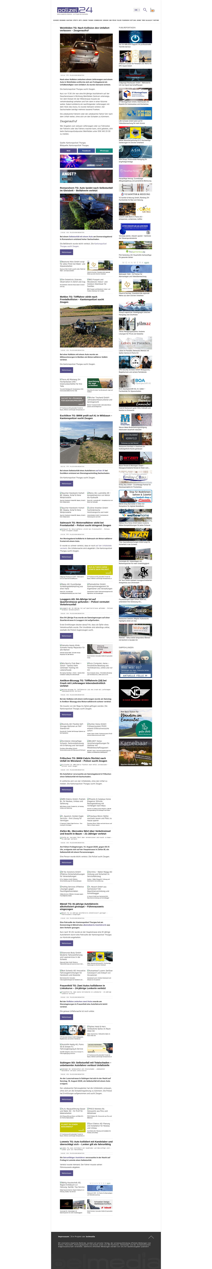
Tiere (143, 20)
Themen (90, 20)
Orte (80, 20)
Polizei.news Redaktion (77, 75)
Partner (156, 20)
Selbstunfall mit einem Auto (81, 236)
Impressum (63, 1236)
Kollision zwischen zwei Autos (80, 1001)
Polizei (119, 20)
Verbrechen (98, 20)
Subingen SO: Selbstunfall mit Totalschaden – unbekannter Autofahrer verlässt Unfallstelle (85, 1064)
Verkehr (105, 20)
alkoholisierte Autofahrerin (94, 925)
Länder (84, 20)
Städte (75, 20)
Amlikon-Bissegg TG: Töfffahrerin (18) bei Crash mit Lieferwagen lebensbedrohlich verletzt (83, 683)
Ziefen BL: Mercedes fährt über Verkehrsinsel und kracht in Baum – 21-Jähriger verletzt (85, 832)
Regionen (62, 20)
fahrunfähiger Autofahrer (74, 1157)
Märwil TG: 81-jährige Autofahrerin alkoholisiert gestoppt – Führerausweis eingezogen (82, 906)
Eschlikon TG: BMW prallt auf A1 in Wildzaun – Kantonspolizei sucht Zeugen (86, 416)
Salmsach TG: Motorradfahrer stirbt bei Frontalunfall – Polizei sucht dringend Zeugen (85, 524)
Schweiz (56, 20)
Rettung (133, 20)
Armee (139, 20)
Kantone (69, 20)
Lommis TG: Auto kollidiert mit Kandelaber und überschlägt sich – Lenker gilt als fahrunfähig (86, 1143)
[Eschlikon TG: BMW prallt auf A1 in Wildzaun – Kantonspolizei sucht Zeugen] (86, 442)
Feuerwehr (125, 20)
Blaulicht (149, 20)
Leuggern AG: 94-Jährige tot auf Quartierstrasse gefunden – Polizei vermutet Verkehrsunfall (84, 602)
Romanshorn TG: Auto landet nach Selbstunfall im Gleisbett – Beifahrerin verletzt (86, 189)
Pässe (114, 20)
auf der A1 (100, 470)
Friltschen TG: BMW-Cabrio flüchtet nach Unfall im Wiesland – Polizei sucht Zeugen (83, 759)
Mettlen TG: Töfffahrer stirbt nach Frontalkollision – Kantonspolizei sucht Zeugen (82, 299)
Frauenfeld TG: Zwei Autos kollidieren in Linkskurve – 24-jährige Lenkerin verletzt (83, 986)
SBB (110, 20)
